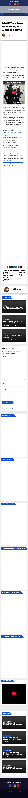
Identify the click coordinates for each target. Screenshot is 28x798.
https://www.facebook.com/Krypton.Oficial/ (12, 153)
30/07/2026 (6, 756)
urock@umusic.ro (7, 160)
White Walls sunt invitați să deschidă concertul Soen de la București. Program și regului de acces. (8, 276)
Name (4, 383)
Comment (4, 356)
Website (4, 396)
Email (4, 389)
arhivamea (11, 34)
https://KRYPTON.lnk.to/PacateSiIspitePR (12, 132)
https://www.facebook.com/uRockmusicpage (13, 162)
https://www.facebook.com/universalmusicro (13, 163)
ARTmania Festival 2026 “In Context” (13, 336)
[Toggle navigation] (13, 14)
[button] (23, 14)
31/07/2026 (6, 741)
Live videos (9, 721)
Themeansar (24, 791)
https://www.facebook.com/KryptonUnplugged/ (13, 155)
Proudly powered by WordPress (7, 791)
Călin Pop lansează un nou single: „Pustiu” (13, 322)
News (5, 305)
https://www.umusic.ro (8, 165)
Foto (4, 721)
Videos (8, 319)
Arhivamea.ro (14, 9)
